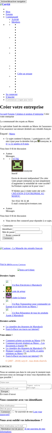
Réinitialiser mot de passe (12, 429)
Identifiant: (7, 229)
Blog (8, 11)
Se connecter (11, 94)
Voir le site (13, 264)
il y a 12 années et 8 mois (17, 144)
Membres (16, 22)
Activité (15, 19)
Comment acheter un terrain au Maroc (23, 340)
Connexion (7, 238)
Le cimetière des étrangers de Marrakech (24, 348)
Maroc (12, 134)
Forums (9, 14)
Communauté (12, 17)
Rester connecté (13, 235)
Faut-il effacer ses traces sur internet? (22, 356)
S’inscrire (10, 97)
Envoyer (4, 391)
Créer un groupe (24, 73)
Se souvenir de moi (24, 411)
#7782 (16, 159)
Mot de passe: (8, 232)
